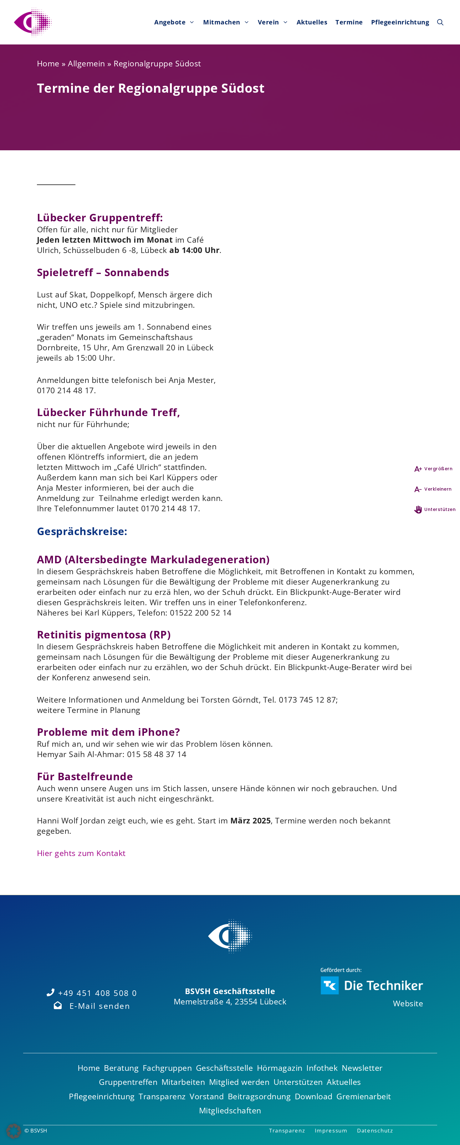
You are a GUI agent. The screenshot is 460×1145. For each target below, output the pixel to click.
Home (48, 63)
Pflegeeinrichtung (400, 22)
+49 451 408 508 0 (97, 993)
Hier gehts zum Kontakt (81, 853)
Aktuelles (312, 22)
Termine (349, 22)
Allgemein (86, 63)
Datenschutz (375, 1130)
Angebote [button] (170, 22)
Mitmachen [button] (221, 22)
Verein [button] (268, 22)
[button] (440, 22)
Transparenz (287, 1130)
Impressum (331, 1130)
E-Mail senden (99, 1005)
